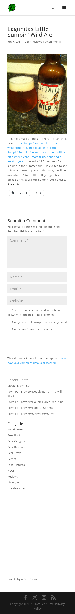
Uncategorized (17, 488)
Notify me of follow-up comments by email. (40, 322)
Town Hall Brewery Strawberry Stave (31, 414)
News (11, 470)
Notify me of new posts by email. (33, 329)
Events (12, 459)
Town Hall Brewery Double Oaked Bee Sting (35, 402)
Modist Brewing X (19, 385)
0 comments (53, 41)
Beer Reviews (33, 41)
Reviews (13, 476)
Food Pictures (16, 465)
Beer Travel (15, 453)
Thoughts (14, 482)
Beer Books (15, 435)
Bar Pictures (15, 429)
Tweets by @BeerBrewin (23, 579)
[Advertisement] (37, 533)
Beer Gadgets (16, 441)
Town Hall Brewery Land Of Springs (30, 408)
